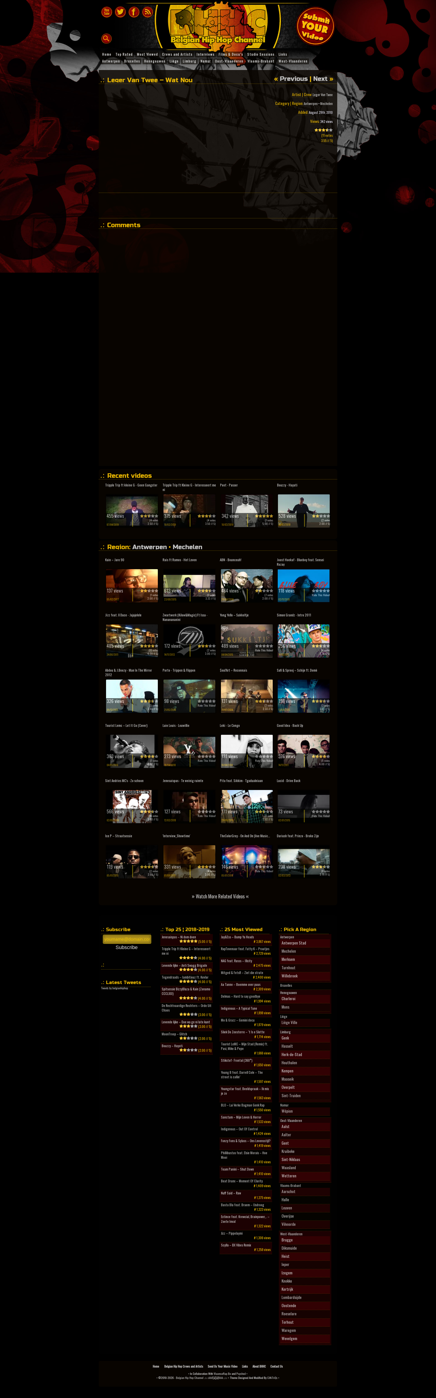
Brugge (287, 1239)
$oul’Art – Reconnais (233, 670)
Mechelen (326, 103)
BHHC (220, 24)
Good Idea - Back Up (290, 725)
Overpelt (288, 1087)
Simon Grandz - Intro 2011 (294, 615)
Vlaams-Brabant (290, 1185)
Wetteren (289, 1175)
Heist (286, 1256)
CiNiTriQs (272, 1378)
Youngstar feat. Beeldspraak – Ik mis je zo (245, 1091)
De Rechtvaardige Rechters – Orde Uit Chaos (186, 1007)
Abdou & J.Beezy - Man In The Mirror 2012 (128, 672)
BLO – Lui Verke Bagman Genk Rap (243, 1105)
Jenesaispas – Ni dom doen (179, 937)
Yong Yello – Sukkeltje (234, 615)
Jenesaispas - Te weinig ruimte (183, 780)
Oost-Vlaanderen (291, 1120)
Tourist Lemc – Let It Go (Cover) (126, 725)
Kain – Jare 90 (114, 559)
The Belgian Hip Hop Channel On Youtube (106, 12)
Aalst (286, 1126)
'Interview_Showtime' (176, 835)
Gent (285, 1143)
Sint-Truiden (291, 1095)
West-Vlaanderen (291, 1234)
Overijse (288, 1216)
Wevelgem (289, 1338)
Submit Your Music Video (315, 26)
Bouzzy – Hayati (172, 1046)
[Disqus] (220, 289)
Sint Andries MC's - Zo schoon (124, 780)
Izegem (287, 1272)
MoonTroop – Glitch (174, 1034)
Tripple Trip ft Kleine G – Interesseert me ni (186, 951)
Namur (284, 1105)
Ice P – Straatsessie (118, 835)
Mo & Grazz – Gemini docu (238, 1020)
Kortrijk (287, 1289)
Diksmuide (289, 1248)
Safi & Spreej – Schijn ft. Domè (297, 670)
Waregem (289, 1330)
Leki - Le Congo (230, 725)
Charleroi (288, 998)
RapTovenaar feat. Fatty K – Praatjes (245, 949)
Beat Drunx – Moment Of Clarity (242, 1181)
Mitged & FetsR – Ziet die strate (242, 972)
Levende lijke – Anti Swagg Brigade (184, 965)
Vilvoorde (289, 1224)
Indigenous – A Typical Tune (239, 1008)
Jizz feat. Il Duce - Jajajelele (123, 615)
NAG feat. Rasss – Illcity (236, 961)
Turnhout (288, 967)
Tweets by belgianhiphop (114, 988)
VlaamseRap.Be (222, 1374)
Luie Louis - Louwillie (176, 725)
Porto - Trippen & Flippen (179, 670)
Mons (285, 1006)
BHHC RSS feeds (147, 12)
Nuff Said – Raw (231, 1193)
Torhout (288, 1322)
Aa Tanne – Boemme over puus (240, 984)
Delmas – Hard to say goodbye (240, 996)
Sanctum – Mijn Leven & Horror (241, 1117)
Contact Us (276, 1366)
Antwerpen (311, 103)
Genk (285, 1037)
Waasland (289, 1167)
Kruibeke (288, 1151)
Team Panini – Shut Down (237, 1169)
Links (245, 1366)
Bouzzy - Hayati (287, 485)
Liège (283, 1016)
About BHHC (259, 1366)
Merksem (288, 959)
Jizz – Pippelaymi (232, 1233)
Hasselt (287, 1046)
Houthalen (289, 1062)
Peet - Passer (229, 485)
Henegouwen (288, 992)
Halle (285, 1199)
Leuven (287, 1207)
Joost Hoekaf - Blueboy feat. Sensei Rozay (300, 562)
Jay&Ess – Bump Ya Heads (237, 937)
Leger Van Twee (323, 94)
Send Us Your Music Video (223, 1366)
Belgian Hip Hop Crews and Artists (183, 1366)
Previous (294, 79)
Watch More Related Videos (220, 896)
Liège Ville (289, 1022)
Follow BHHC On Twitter (120, 12)
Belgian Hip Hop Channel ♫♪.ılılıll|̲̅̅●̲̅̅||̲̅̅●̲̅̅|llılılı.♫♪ (201, 1378)
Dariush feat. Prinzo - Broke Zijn (298, 835)
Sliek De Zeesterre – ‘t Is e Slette (243, 1032)
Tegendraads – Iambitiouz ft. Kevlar (185, 977)
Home (156, 1366)
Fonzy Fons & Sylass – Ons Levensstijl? (245, 1141)
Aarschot (288, 1191)
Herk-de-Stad (292, 1054)
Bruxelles (286, 985)
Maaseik (288, 1079)
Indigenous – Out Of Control (239, 1129)
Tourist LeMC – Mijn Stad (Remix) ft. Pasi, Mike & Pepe (244, 1046)
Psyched (241, 1374)
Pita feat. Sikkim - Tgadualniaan (241, 780)
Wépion (287, 1111)
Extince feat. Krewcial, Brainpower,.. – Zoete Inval (245, 1219)
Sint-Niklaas (291, 1159)
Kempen (287, 1070)
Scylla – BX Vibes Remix (236, 1245)
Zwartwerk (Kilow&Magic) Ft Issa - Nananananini (185, 617)
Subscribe (127, 947)
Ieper (285, 1264)
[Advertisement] (218, 205)
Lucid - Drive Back (288, 780)
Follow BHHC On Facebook (134, 12)
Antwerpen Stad (294, 942)
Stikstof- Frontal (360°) (236, 1060)
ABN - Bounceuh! (230, 559)
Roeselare (289, 1313)
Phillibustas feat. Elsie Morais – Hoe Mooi (244, 1155)
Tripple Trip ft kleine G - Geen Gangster (131, 485)
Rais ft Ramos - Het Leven (180, 559)
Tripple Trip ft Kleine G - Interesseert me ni (189, 487)
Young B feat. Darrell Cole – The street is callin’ (242, 1074)
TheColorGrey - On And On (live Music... (245, 835)
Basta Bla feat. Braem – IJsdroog (242, 1205)
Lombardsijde (292, 1297)
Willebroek (289, 975)
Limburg (285, 1032)
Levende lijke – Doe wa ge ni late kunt (186, 1022)
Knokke (287, 1280)
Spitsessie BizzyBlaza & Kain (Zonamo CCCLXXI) (186, 991)
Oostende (289, 1305)
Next (320, 79)
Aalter (286, 1134)
